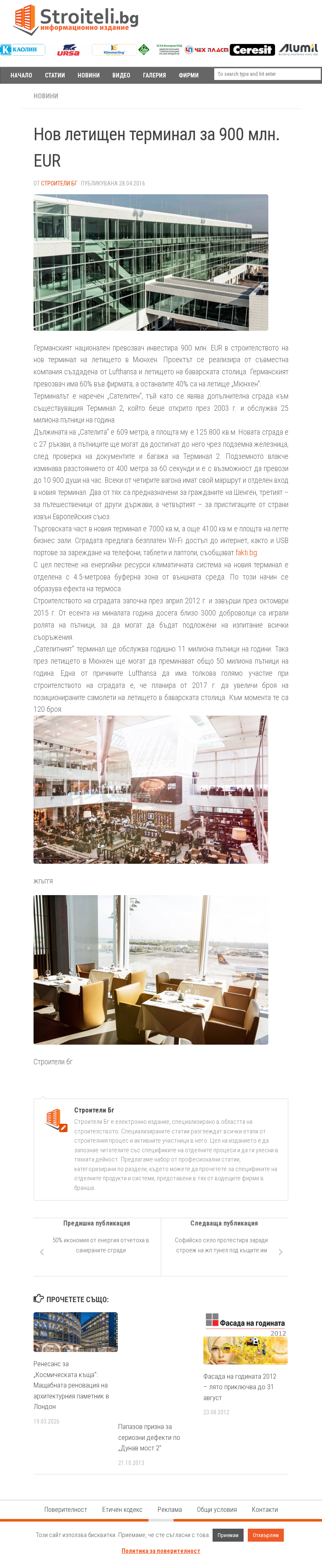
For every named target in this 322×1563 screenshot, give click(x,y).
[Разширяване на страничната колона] (10, 96)
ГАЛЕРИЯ (154, 75)
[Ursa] (68, 53)
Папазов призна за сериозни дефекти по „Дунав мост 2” (149, 1437)
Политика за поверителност (161, 1551)
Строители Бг (59, 183)
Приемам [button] (228, 1535)
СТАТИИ (55, 75)
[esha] (160, 53)
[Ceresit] (252, 53)
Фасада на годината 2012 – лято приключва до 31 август (239, 1387)
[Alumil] (298, 53)
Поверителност (65, 1510)
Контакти (265, 1510)
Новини (46, 96)
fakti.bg (246, 552)
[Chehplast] (206, 53)
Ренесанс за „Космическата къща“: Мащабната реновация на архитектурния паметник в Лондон (71, 1385)
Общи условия (217, 1510)
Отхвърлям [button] (266, 1535)
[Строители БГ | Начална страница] (75, 20)
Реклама (170, 1510)
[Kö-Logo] (114, 53)
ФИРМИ (189, 75)
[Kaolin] (22, 53)
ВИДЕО (121, 75)
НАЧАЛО (21, 75)
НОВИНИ (89, 75)
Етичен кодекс (122, 1510)
